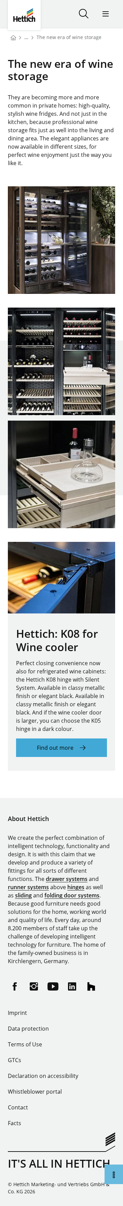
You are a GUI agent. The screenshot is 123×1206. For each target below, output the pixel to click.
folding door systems (71, 895)
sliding (23, 895)
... (26, 37)
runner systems (28, 887)
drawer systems (66, 879)
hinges (75, 887)
